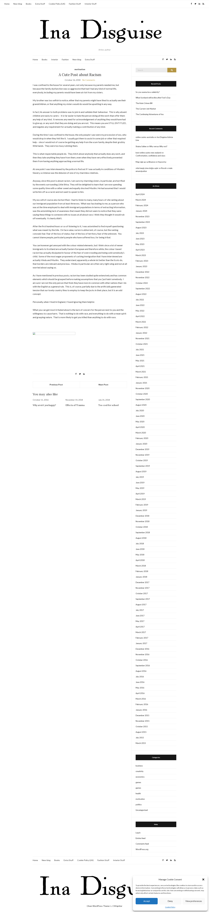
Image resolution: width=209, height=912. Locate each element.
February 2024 (142, 205)
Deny (170, 901)
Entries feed (140, 838)
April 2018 (140, 560)
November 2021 (142, 338)
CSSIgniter (117, 906)
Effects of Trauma (75, 405)
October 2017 (142, 593)
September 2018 (143, 532)
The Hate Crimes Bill (144, 103)
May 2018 (140, 555)
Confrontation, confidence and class (150, 156)
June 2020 (140, 416)
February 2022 (142, 327)
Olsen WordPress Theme (98, 906)
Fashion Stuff (75, 4)
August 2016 (141, 671)
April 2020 (140, 427)
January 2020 (141, 444)
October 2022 (142, 283)
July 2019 (140, 477)
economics (140, 777)
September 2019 (143, 466)
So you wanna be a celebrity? (148, 92)
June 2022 (140, 305)
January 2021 (141, 383)
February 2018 (142, 571)
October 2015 (142, 726)
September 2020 (143, 399)
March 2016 (141, 699)
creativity (139, 771)
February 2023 (142, 261)
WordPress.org (142, 849)
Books (28, 4)
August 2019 (141, 471)
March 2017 (141, 632)
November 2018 (142, 521)
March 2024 (141, 200)
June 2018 (140, 549)
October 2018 (142, 527)
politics (139, 804)
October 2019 (142, 460)
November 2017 (142, 588)
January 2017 (141, 643)
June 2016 (140, 682)
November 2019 (142, 455)
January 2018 (141, 577)
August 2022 (141, 294)
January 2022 (141, 333)
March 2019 (141, 499)
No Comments (88, 80)
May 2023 (140, 244)
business (139, 766)
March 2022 (141, 322)
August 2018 (141, 538)
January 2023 (141, 266)
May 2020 (140, 421)
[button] (203, 879)
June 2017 (140, 615)
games (138, 782)
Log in (138, 833)
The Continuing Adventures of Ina (150, 114)
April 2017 (140, 627)
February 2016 (142, 704)
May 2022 (140, 311)
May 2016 (140, 688)
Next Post (103, 384)
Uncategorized (142, 810)
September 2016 (143, 665)
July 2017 (140, 610)
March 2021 (141, 372)
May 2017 (140, 621)
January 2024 (141, 211)
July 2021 (140, 349)
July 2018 (140, 543)
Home (7, 4)
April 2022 (140, 316)
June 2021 (140, 355)
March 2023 (141, 255)
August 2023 (141, 227)
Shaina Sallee (141, 146)
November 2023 (142, 216)
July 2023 (140, 233)
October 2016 (142, 660)
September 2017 (143, 599)
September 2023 (143, 222)
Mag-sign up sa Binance (145, 162)
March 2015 (141, 743)
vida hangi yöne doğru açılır (147, 168)
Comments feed (142, 844)
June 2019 (140, 482)
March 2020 (141, 433)
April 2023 (140, 250)
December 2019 (142, 449)
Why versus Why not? (158, 146)
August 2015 (141, 732)
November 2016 (142, 654)
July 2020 (140, 410)
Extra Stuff (40, 4)
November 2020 (142, 388)
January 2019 (141, 510)
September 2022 (143, 288)
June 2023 (140, 239)
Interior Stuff (90, 4)
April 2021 (140, 366)
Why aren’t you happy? (44, 405)
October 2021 (142, 344)
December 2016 (142, 649)
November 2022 (142, 277)
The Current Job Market (146, 109)
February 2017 (142, 638)
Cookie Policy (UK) (57, 4)
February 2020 (142, 438)
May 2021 (140, 360)
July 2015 (140, 737)
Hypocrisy (162, 162)
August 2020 (141, 405)
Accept (146, 901)
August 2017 (141, 604)
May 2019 (140, 488)
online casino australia (145, 137)
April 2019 (140, 494)
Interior (54, 59)
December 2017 (142, 582)
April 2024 (140, 194)
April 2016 (140, 693)
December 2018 (142, 516)
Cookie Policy (170, 907)
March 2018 (141, 566)
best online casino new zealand (148, 153)
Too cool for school (108, 405)
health (138, 793)
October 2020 (142, 394)
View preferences (193, 901)
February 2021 (142, 377)
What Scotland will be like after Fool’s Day (153, 98)
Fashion (65, 59)
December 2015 (142, 715)
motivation (80, 69)
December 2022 (142, 272)
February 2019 (142, 505)
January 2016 (141, 710)
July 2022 (140, 300)
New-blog (17, 4)
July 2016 (140, 676)
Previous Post (56, 384)
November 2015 (142, 721)
